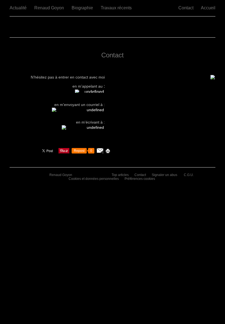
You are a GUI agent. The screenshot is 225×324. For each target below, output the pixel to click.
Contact (185, 7)
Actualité (18, 7)
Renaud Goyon (49, 7)
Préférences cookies (140, 179)
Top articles (120, 175)
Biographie (82, 7)
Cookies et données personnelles (94, 179)
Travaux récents (116, 7)
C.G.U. (189, 175)
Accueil (208, 7)
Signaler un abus (165, 175)
